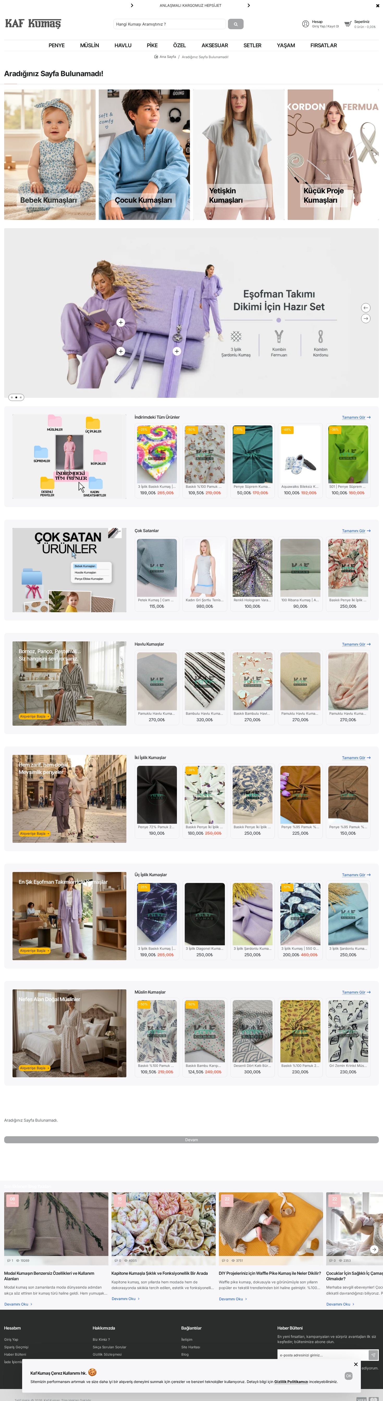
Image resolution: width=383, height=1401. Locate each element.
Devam (191, 1139)
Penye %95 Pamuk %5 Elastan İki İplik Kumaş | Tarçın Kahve (348, 827)
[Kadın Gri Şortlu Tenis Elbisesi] (205, 568)
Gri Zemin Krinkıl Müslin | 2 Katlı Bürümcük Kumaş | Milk (348, 1065)
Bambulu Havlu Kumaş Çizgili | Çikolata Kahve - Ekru (205, 713)
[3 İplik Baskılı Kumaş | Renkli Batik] (157, 454)
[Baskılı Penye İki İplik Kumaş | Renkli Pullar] (348, 568)
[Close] (378, 5)
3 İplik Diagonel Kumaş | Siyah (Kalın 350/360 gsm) (205, 948)
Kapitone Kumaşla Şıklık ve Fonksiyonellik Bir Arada (160, 1273)
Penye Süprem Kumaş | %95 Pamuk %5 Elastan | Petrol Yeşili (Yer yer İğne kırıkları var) (252, 486)
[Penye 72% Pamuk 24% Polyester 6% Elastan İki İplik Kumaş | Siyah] (157, 795)
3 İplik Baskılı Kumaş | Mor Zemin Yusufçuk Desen (157, 948)
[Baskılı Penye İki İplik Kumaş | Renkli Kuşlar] (205, 795)
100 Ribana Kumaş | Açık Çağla (300, 600)
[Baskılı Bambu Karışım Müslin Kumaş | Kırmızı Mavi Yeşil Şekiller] (205, 1031)
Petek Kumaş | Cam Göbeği (157, 600)
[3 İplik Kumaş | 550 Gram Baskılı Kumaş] (300, 914)
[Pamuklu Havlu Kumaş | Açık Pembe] (348, 681)
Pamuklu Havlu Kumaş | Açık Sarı (300, 713)
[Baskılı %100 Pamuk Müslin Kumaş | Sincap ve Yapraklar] (205, 454)
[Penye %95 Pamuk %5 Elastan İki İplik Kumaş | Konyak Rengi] (300, 795)
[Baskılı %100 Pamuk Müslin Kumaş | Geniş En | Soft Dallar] (157, 1031)
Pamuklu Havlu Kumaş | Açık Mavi (157, 713)
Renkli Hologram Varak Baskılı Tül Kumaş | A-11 (252, 600)
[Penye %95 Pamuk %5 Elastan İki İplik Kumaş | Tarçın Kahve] (348, 795)
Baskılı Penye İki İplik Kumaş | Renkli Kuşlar (205, 827)
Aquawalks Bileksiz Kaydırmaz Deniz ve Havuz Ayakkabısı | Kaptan (300, 486)
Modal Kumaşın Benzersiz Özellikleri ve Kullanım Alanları (49, 1276)
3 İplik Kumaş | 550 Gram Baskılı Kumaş (300, 948)
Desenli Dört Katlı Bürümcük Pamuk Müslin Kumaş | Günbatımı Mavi (252, 1065)
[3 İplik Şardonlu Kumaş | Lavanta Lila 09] (253, 914)
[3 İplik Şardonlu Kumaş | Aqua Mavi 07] (348, 914)
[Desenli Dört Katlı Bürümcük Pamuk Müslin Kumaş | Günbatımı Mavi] (253, 1031)
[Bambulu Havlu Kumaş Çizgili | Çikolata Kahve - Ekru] (205, 681)
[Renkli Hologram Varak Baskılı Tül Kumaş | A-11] (253, 568)
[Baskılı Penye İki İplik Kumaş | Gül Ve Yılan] (253, 795)
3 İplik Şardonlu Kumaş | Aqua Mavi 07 (348, 948)
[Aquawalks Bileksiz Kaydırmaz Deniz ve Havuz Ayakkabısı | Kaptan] (300, 454)
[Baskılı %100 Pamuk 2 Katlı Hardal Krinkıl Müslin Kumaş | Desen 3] (300, 1031)
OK (348, 1375)
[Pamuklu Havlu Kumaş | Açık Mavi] (157, 681)
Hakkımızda (104, 1328)
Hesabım (12, 1328)
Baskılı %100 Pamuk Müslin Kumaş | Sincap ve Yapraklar (205, 486)
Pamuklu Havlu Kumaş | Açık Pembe (348, 713)
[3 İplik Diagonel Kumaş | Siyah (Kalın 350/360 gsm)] (205, 914)
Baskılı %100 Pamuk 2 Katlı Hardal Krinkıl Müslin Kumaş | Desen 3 (300, 1065)
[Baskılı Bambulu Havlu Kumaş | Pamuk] (253, 681)
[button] (248, 5)
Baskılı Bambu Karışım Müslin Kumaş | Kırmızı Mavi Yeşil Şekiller (205, 1065)
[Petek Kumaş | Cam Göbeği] (157, 568)
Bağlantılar (191, 1328)
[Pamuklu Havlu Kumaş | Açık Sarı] (300, 681)
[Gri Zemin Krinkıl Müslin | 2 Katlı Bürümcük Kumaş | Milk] (348, 1031)
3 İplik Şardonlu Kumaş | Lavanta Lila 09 (252, 948)
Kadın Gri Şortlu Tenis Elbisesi (205, 600)
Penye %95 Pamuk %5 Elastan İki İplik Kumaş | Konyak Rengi (300, 827)
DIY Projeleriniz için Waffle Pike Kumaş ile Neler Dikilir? (270, 1273)
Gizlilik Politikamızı (291, 1381)
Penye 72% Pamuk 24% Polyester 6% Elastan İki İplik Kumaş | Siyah (157, 827)
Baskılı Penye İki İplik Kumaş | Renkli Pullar (348, 600)
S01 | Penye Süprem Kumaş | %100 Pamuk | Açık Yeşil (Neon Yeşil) (348, 486)
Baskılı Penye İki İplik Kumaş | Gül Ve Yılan (252, 827)
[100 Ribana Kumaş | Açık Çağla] (300, 568)
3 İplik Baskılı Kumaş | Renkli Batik (157, 486)
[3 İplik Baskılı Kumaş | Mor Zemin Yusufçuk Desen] (157, 914)
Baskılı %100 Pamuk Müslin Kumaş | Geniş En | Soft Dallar (157, 1065)
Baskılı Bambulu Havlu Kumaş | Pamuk (252, 713)
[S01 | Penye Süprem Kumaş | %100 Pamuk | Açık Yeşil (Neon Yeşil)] (348, 454)
